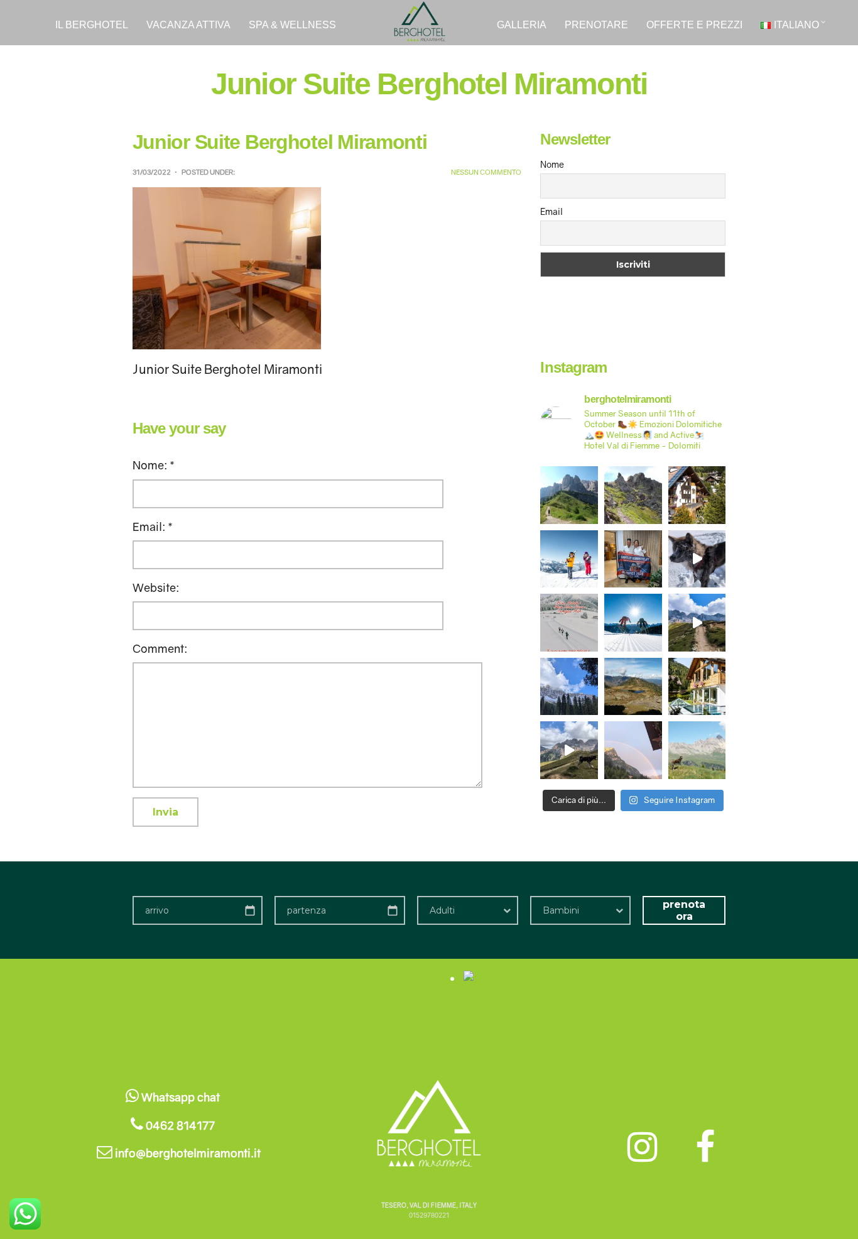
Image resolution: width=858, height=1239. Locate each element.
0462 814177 (179, 1125)
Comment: (160, 648)
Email (551, 211)
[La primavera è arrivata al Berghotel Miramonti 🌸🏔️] (697, 495)
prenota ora (684, 910)
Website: (156, 587)
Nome (552, 164)
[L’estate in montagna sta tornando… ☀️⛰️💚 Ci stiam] (633, 495)
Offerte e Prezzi (694, 24)
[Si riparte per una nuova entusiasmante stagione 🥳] (633, 623)
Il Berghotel (91, 24)
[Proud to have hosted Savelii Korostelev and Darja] (633, 559)
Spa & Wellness (292, 24)
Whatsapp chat (179, 1097)
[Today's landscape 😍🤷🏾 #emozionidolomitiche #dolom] (569, 495)
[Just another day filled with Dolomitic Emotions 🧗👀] (569, 750)
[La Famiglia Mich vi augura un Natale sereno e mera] (569, 623)
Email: (153, 526)
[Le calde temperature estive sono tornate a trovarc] (697, 687)
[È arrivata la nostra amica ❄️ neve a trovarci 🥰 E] (569, 687)
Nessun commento (486, 172)
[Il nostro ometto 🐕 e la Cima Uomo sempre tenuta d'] (697, 750)
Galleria (521, 24)
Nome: (154, 465)
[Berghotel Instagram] (645, 1146)
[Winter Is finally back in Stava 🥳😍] (697, 559)
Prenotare (596, 24)
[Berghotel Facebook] (705, 1146)
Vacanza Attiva (188, 24)
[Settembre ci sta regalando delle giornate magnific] (633, 687)
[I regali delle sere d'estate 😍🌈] (633, 750)
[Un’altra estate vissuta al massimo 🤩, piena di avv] (697, 623)
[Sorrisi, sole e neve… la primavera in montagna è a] (569, 559)
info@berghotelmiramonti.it (186, 1153)
